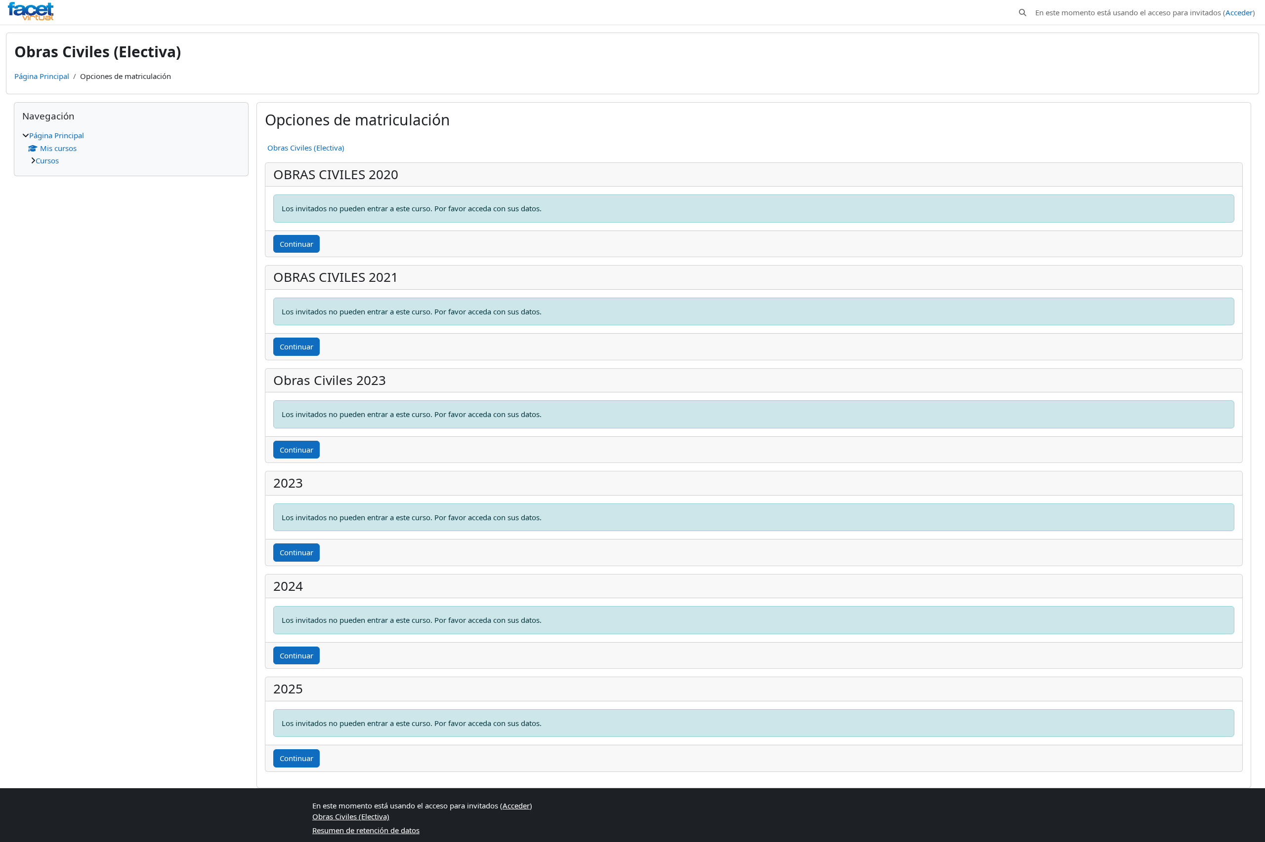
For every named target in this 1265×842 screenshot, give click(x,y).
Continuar (296, 244)
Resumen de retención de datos (366, 830)
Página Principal (41, 76)
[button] (1022, 12)
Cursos (47, 160)
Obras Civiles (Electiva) (305, 148)
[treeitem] (131, 148)
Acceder (1239, 12)
